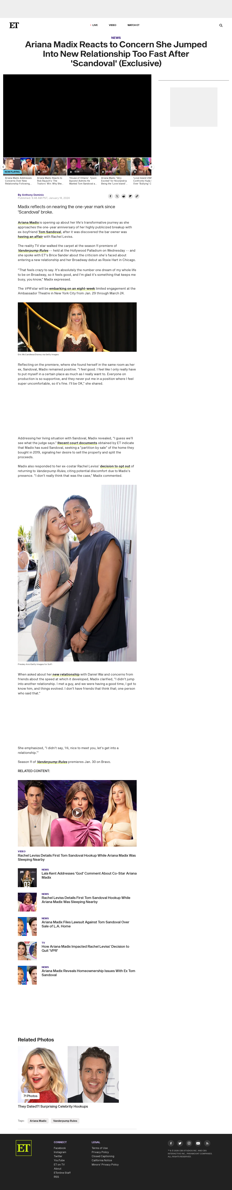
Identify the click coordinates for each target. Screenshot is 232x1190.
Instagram (60, 1152)
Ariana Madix (28, 222)
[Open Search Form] (221, 26)
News (116, 38)
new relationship (66, 674)
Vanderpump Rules (65, 1121)
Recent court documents (77, 443)
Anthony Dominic (33, 195)
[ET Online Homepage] (14, 25)
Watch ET (134, 25)
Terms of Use (100, 1148)
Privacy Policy (100, 1152)
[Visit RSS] (207, 1144)
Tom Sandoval (49, 232)
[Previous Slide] (3, 167)
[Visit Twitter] (180, 1144)
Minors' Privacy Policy (105, 1165)
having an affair (30, 236)
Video (112, 25)
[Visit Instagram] (189, 1144)
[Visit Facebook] (171, 1144)
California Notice (102, 1160)
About (57, 1169)
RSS (56, 1177)
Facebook (60, 1148)
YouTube (59, 1160)
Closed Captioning (103, 1156)
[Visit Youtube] (198, 1143)
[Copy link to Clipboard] (137, 196)
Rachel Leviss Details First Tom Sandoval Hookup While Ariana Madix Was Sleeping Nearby (77, 858)
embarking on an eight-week (72, 288)
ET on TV (59, 1165)
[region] (77, 115)
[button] (77, 813)
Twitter (58, 1156)
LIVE (95, 25)
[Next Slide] (151, 167)
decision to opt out (115, 466)
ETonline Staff (62, 1173)
